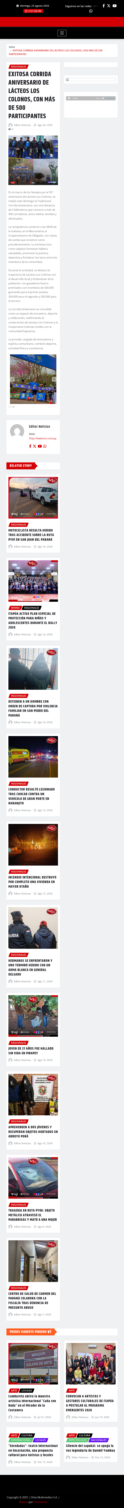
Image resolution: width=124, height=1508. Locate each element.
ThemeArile (40, 1502)
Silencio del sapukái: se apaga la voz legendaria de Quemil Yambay (90, 1448)
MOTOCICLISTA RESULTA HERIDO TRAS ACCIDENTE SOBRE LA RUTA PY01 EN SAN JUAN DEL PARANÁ (31, 535)
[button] (54, 379)
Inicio (12, 46)
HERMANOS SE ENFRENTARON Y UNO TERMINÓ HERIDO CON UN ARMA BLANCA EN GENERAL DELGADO (30, 967)
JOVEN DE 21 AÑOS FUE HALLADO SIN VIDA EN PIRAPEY (31, 1051)
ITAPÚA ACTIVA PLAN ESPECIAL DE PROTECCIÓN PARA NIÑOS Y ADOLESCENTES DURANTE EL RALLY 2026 (32, 620)
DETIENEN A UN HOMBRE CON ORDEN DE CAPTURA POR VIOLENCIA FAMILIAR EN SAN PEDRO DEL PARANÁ (33, 708)
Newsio (23, 1502)
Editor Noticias (22, 125)
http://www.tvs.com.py (42, 438)
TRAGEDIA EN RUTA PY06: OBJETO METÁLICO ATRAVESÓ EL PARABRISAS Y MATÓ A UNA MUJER (32, 1215)
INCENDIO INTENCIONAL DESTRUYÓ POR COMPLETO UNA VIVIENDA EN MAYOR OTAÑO (32, 882)
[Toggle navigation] (62, 33)
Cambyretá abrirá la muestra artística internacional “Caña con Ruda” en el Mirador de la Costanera (32, 1403)
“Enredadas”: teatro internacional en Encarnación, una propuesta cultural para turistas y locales (33, 1450)
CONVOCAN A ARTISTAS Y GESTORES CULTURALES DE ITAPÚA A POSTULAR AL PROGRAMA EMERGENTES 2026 (90, 1403)
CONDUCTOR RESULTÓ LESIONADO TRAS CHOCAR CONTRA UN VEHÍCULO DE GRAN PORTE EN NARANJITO (31, 796)
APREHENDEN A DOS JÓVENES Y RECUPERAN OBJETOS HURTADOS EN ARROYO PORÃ (33, 1132)
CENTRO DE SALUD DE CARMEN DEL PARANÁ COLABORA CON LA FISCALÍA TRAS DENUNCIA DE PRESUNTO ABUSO (32, 1301)
